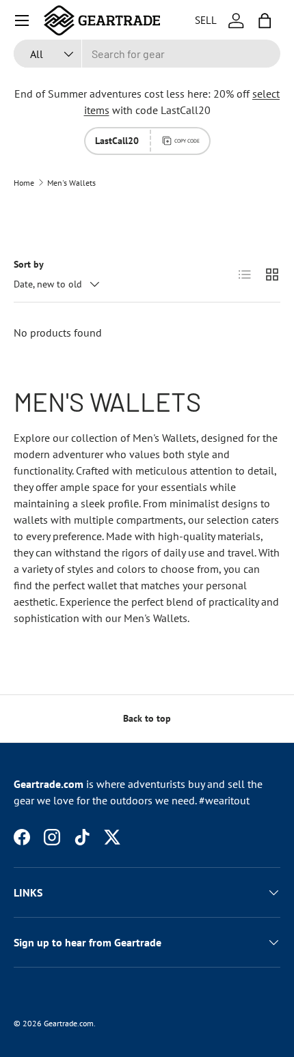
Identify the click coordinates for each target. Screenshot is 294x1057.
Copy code (187, 140)
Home (24, 183)
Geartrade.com (69, 1023)
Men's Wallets (71, 183)
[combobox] (147, 54)
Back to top (147, 718)
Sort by (29, 264)
